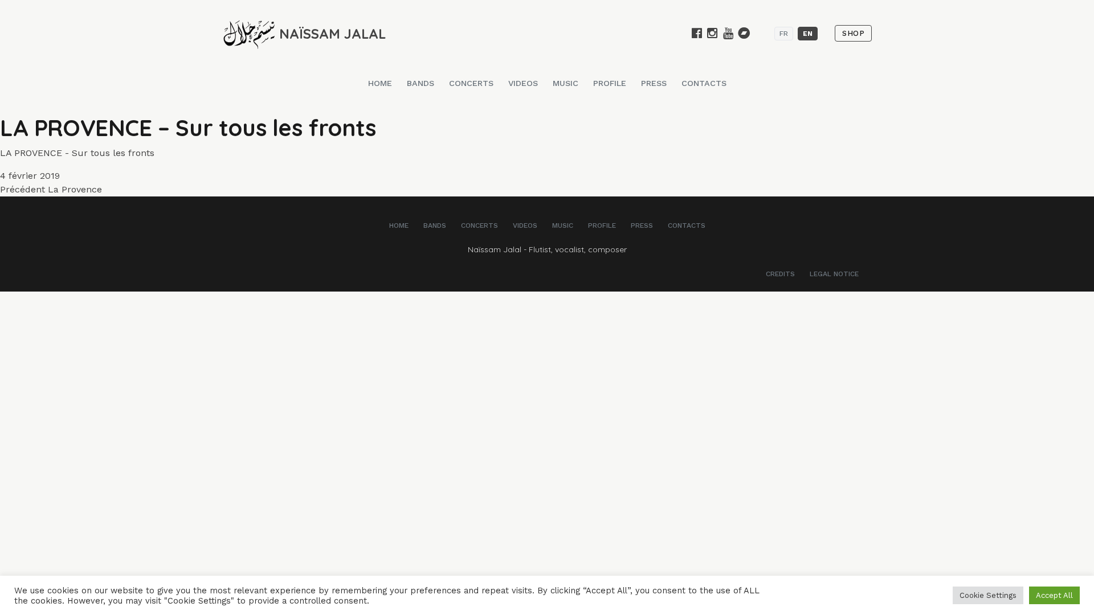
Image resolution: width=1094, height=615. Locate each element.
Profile (609, 83)
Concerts (471, 83)
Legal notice (834, 274)
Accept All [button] (1054, 595)
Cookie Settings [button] (988, 595)
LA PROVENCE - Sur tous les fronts (77, 152)
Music (565, 83)
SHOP (853, 33)
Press (654, 83)
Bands (420, 83)
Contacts (703, 83)
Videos (523, 83)
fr (783, 34)
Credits (780, 274)
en (808, 34)
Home (380, 83)
